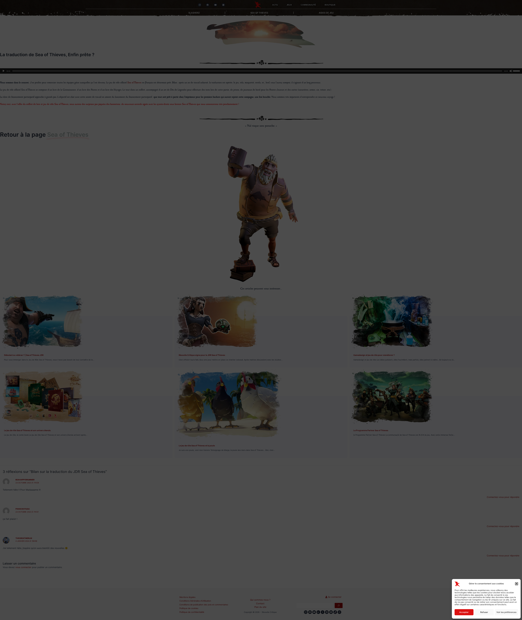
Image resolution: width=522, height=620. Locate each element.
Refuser (484, 612)
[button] (516, 583)
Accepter (464, 612)
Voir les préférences (506, 612)
